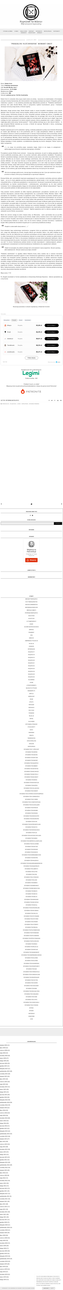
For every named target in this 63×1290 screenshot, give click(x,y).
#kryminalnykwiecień (31, 607)
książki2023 (31, 668)
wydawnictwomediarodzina (31, 888)
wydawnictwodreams (31, 810)
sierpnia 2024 (3, 1107)
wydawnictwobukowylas (31, 782)
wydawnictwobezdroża (31, 771)
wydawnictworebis (31, 944)
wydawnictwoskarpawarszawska (31, 955)
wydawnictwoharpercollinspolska (31, 841)
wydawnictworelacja (31, 946)
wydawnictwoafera (31, 752)
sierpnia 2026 (3, 1045)
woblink (31, 743)
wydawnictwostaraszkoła (31, 971)
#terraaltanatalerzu (31, 612)
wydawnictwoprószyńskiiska (31, 938)
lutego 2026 (3, 1060)
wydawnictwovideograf (31, 985)
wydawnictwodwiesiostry (31, 816)
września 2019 (4, 1261)
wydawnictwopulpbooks (31, 941)
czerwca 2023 (3, 1144)
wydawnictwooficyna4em (31, 916)
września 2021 (4, 1198)
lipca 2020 (2, 1235)
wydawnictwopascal (31, 927)
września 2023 (4, 1136)
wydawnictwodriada (31, 813)
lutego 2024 (3, 1123)
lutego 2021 (3, 1217)
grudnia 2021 (3, 1191)
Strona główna (7, 31)
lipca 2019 (2, 1266)
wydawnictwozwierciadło (31, 1002)
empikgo (31, 629)
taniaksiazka (31, 738)
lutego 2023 (3, 1154)
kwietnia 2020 (3, 1243)
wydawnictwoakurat (31, 760)
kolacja (31, 643)
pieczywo (31, 710)
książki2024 (31, 671)
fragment (31, 632)
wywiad (31, 1010)
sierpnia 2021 (3, 1201)
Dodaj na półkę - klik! (31, 378)
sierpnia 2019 (3, 1264)
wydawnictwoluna (31, 880)
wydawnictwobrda (34, 403)
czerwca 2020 (3, 1238)
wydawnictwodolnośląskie (31, 804)
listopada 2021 (4, 1193)
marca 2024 (3, 1120)
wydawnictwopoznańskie (31, 935)
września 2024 (4, 1105)
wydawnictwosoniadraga (31, 963)
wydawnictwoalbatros (31, 763)
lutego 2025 (3, 1092)
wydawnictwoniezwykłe (31, 902)
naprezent (31, 696)
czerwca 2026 (3, 1050)
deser (31, 624)
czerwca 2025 (3, 1081)
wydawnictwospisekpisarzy (31, 966)
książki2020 (31, 660)
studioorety (31, 727)
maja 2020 (2, 1240)
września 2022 (4, 1167)
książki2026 (31, 676)
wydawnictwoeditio (31, 827)
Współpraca (48, 31)
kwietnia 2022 (3, 1180)
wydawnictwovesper (31, 982)
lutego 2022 (3, 1185)
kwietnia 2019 (3, 1274)
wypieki (31, 1008)
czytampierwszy (31, 621)
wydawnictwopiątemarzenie (31, 930)
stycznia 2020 (3, 1251)
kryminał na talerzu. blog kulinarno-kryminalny (24, 1288)
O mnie (16, 31)
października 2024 (5, 1102)
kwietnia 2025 (3, 1086)
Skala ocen (23, 31)
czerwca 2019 (3, 1269)
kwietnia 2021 (3, 1212)
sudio (31, 729)
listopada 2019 (4, 1256)
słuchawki (31, 721)
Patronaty (56, 31)
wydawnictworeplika (31, 949)
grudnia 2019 (3, 1253)
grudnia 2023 (3, 1128)
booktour (31, 618)
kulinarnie (31, 679)
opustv (31, 702)
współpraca (25, 403)
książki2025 (13, 403)
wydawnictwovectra (31, 980)
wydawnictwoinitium (31, 846)
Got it (52, 1288)
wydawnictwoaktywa (31, 757)
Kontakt (31, 31)
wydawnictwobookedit (31, 777)
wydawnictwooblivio (31, 913)
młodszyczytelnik (31, 688)
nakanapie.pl (31, 690)
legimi (19, 403)
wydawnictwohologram (31, 843)
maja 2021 (2, 1209)
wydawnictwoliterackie (31, 877)
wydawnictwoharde (31, 838)
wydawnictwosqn (31, 969)
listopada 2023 (4, 1131)
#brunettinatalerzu (31, 599)
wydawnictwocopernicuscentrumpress (31, 793)
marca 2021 (3, 1214)
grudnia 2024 (3, 1097)
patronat (31, 704)
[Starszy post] (61, 504)
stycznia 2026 (3, 1063)
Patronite (39, 31)
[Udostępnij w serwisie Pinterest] (61, 401)
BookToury (32, 32)
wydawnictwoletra (31, 871)
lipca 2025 (2, 1079)
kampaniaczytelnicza (31, 640)
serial (31, 718)
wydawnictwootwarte (31, 924)
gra (31, 635)
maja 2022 (2, 1178)
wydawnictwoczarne (31, 799)
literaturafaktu (31, 685)
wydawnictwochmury (31, 791)
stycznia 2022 (3, 1188)
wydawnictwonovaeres (31, 910)
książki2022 (31, 665)
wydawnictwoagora (31, 754)
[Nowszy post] (1, 504)
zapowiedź (31, 1013)
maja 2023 (2, 1146)
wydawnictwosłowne (31, 960)
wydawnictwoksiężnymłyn (31, 866)
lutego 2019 (3, 1279)
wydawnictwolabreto (31, 868)
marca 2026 (3, 1058)
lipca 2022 (2, 1172)
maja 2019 (2, 1271)
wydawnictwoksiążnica (31, 860)
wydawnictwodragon (31, 807)
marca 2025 (3, 1089)
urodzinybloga (31, 740)
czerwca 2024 (3, 1113)
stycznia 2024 (3, 1126)
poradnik (31, 713)
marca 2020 (3, 1245)
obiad (31, 699)
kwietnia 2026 (3, 1055)
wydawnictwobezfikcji (31, 774)
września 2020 (4, 1230)
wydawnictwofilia (31, 832)
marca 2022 (3, 1183)
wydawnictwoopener (31, 921)
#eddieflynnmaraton (31, 604)
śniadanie (31, 732)
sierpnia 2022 (3, 1170)
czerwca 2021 (3, 1206)
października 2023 (5, 1133)
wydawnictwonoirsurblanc (31, 907)
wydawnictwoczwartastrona (31, 802)
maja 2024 (2, 1115)
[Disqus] (31, 428)
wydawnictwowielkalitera (31, 991)
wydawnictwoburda (31, 785)
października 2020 (5, 1227)
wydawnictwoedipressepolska (31, 824)
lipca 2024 (2, 1110)
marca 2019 (3, 1277)
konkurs (31, 646)
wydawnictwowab (31, 988)
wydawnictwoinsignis (31, 849)
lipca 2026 (2, 1047)
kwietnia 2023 (3, 1149)
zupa (31, 1019)
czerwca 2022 (3, 1175)
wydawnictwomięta (31, 891)
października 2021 (5, 1196)
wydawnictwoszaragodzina (31, 974)
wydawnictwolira (31, 874)
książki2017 (31, 651)
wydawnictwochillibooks (31, 788)
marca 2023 (3, 1152)
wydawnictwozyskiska (31, 1005)
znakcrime (31, 1016)
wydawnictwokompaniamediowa (31, 854)
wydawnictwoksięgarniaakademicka (31, 863)
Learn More (46, 1288)
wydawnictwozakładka (31, 994)
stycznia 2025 (3, 1094)
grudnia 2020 (3, 1222)
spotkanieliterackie (31, 724)
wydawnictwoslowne (31, 957)
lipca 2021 (2, 1204)
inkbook (31, 638)
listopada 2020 (4, 1225)
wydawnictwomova (31, 893)
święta (31, 735)
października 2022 (5, 1165)
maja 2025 (2, 1084)
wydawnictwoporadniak (31, 932)
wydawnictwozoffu (31, 999)
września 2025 (4, 1073)
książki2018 (31, 654)
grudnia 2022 (3, 1159)
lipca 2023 (2, 1141)
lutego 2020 (3, 1248)
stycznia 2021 (3, 1219)
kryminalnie (5, 403)
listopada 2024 (4, 1099)
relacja (31, 715)
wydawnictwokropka (31, 857)
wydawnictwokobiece (31, 852)
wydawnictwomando (31, 882)
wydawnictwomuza (31, 896)
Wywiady (39, 32)
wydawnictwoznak (31, 996)
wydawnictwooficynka (31, 918)
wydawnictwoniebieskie (31, 899)
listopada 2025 (4, 1068)
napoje (31, 693)
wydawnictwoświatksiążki (31, 977)
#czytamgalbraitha (31, 601)
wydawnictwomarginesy (31, 885)
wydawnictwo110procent (31, 749)
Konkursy (24, 32)
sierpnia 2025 (3, 1076)
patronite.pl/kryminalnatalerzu (26, 386)
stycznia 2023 (3, 1157)
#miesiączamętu (31, 610)
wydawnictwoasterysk (31, 768)
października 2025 (5, 1071)
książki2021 (31, 663)
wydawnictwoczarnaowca (31, 796)
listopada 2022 (4, 1162)
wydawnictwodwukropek (31, 818)
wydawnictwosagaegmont (31, 952)
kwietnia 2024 (3, 1118)
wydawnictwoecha (31, 821)
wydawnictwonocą (31, 905)
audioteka (31, 615)
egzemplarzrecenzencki (31, 626)
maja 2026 (2, 1053)
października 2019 (5, 1258)
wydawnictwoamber (31, 766)
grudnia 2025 (3, 1066)
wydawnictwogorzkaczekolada (31, 835)
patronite (31, 707)
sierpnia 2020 (3, 1232)
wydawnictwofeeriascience (31, 830)
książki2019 (31, 657)
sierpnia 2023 (3, 1139)
